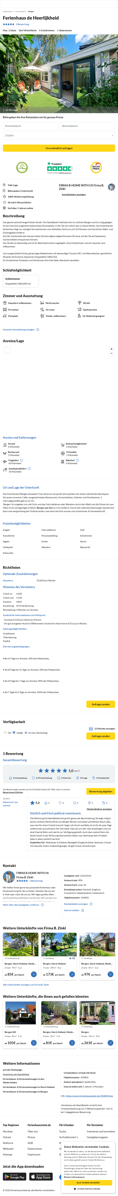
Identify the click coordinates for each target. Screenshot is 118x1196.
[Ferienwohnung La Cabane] (59, 1013)
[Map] (59, 388)
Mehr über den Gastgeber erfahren (21, 904)
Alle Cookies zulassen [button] (88, 1182)
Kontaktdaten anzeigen (74, 194)
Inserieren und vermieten (101, 1131)
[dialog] (88, 1167)
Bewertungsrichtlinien (13, 792)
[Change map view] (7, 350)
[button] (107, 4)
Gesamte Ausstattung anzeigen (19, 329)
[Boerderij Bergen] (59, 944)
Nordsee (8, 1131)
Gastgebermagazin (97, 1137)
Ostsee (7, 1137)
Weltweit (8, 1148)
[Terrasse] (59, 73)
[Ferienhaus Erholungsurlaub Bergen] (97, 1013)
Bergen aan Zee (45, 507)
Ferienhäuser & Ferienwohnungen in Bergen (25, 1091)
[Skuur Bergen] (20, 944)
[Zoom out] (112, 353)
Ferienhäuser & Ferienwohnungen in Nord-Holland (29, 1087)
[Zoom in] (112, 349)
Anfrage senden (101, 704)
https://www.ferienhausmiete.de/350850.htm (89, 1096)
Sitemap (7, 1154)
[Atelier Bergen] (20, 1013)
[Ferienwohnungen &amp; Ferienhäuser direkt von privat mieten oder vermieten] (5, 4)
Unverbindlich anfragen (59, 148)
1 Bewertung (22, 24)
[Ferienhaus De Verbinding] (97, 944)
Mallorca (8, 1142)
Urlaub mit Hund (87, 1072)
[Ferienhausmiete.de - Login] (101, 4)
